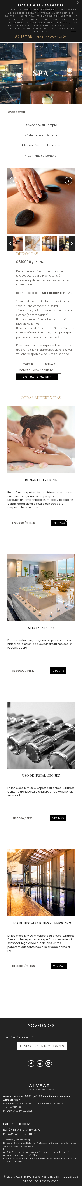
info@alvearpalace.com (18, 1111)
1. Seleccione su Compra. (41, 125)
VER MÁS (53, 523)
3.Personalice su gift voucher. (41, 145)
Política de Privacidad (15, 1158)
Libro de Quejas (37, 1158)
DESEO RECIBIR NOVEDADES (42, 1046)
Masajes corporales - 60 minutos (36, 923)
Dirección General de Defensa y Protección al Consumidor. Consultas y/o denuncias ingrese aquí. (39, 1144)
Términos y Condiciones (16, 1139)
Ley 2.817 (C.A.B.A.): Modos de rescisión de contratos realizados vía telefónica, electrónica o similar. (36, 1154)
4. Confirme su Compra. (41, 156)
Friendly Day (35, 480)
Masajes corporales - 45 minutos (35, 775)
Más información (52, 36)
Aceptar (24, 36)
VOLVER (28, 364)
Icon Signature (35, 628)
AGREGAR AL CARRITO (37, 377)
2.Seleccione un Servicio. (40, 135)
